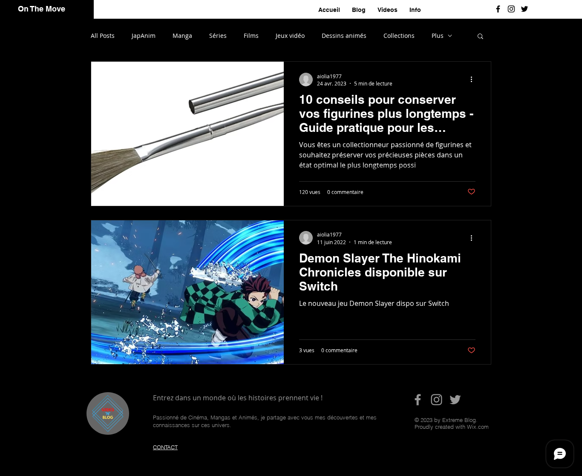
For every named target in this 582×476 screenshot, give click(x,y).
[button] (480, 36)
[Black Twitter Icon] (524, 9)
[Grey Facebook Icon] (417, 399)
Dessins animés (344, 35)
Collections (399, 35)
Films (251, 35)
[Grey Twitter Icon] (455, 399)
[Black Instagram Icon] (511, 9)
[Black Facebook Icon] (498, 9)
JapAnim (144, 35)
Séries (218, 35)
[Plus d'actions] (474, 79)
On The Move (41, 8)
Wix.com (478, 426)
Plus (438, 35)
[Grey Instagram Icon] (436, 399)
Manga (182, 35)
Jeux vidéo (290, 35)
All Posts (103, 35)
